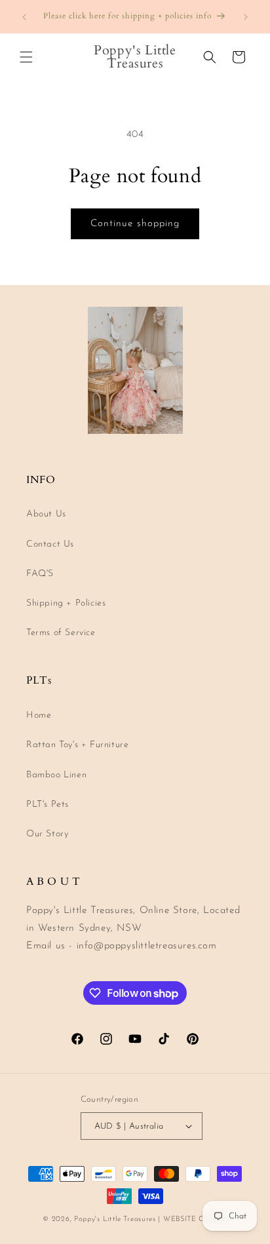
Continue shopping (135, 224)
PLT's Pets (47, 804)
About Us (46, 514)
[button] (26, 57)
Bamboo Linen (56, 775)
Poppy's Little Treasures (115, 1219)
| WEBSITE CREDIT (192, 1219)
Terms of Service (61, 633)
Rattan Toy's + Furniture (77, 745)
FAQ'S (40, 574)
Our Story (47, 834)
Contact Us (50, 544)
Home (38, 715)
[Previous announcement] (24, 17)
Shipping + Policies (66, 603)
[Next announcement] (245, 17)
